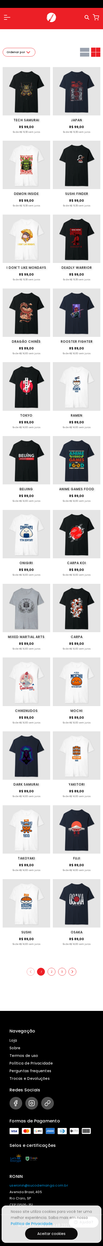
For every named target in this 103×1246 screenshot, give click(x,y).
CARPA (77, 637)
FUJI (76, 858)
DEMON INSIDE (26, 193)
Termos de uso (24, 1055)
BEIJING (26, 489)
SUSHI (26, 932)
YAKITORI (77, 784)
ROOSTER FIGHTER (77, 341)
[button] (7, 17)
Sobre (15, 1048)
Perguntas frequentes (30, 1070)
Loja (13, 1040)
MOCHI (77, 710)
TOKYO (26, 415)
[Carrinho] (96, 17)
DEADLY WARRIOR (77, 267)
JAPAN (76, 120)
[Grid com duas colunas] (95, 52)
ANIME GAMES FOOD (76, 489)
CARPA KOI (76, 563)
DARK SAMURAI (26, 784)
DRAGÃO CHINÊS (26, 341)
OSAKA (77, 932)
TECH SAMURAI (26, 120)
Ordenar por (16, 52)
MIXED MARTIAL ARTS (26, 637)
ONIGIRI (26, 563)
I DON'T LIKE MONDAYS (26, 267)
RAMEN (76, 415)
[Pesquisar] (87, 17)
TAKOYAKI (26, 858)
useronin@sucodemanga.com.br (39, 1185)
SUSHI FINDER (76, 193)
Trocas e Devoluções (30, 1078)
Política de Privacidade (31, 1063)
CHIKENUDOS (26, 710)
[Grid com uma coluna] (84, 52)
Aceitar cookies (51, 1233)
